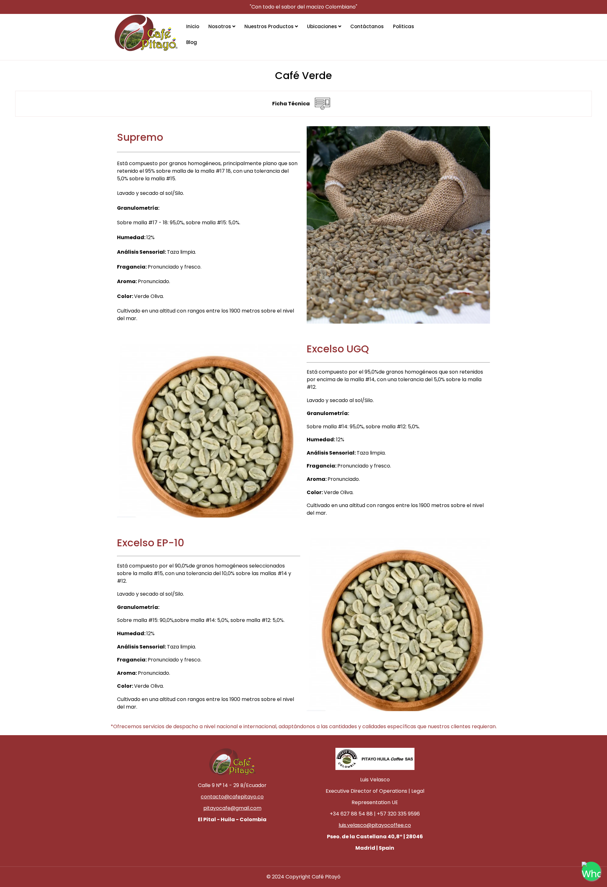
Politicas (403, 26)
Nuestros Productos (269, 26)
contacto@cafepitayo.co (232, 796)
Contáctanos (367, 26)
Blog (191, 42)
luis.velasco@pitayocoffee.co (375, 825)
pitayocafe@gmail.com (232, 808)
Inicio (192, 26)
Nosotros (220, 26)
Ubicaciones (322, 26)
